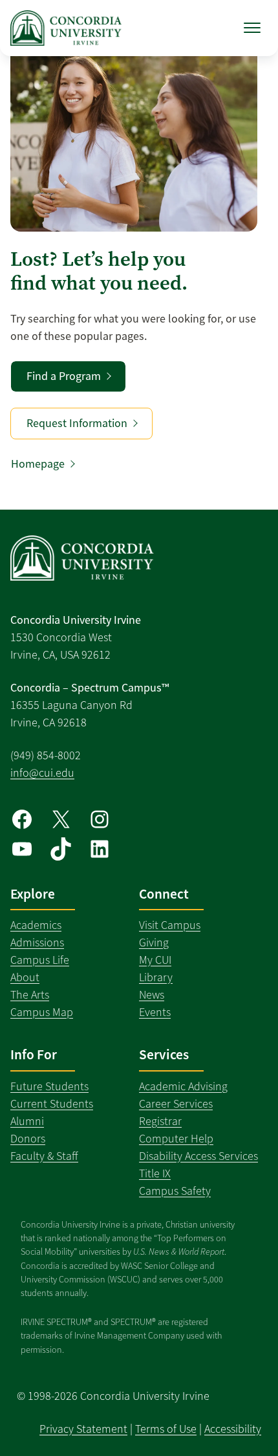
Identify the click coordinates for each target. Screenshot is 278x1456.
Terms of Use (166, 1429)
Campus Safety (175, 1191)
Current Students (51, 1104)
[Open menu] (252, 27)
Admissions (37, 942)
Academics (35, 925)
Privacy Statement (83, 1429)
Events (155, 1012)
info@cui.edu (42, 773)
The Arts (29, 995)
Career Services (176, 1104)
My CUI (155, 960)
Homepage (38, 464)
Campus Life (39, 960)
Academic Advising (183, 1086)
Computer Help (176, 1139)
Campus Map (41, 1012)
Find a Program (64, 376)
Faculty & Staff (44, 1156)
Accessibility (232, 1429)
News (151, 995)
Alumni (27, 1121)
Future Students (49, 1086)
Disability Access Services (198, 1156)
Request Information (77, 423)
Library (156, 977)
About (24, 977)
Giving (154, 942)
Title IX (155, 1173)
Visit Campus (169, 925)
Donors (27, 1139)
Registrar (160, 1121)
